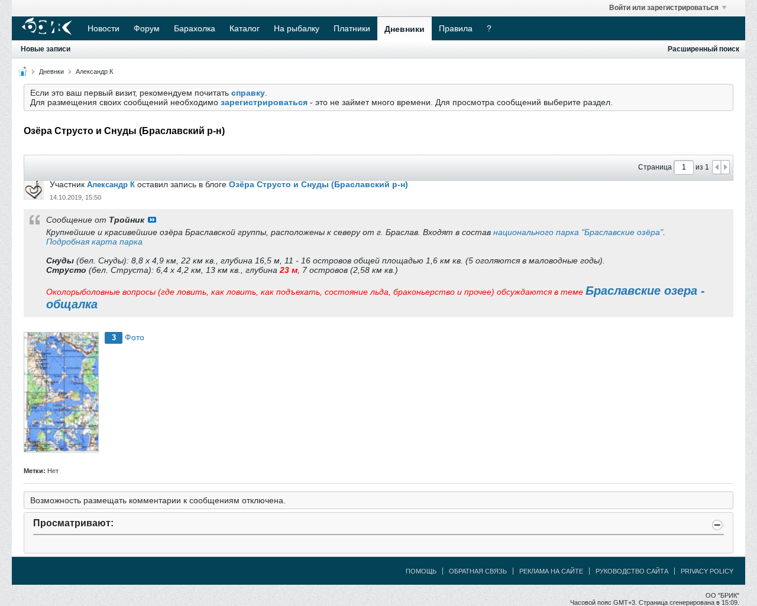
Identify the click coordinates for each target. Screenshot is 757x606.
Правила (456, 28)
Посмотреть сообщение (152, 220)
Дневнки (51, 71)
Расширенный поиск (703, 49)
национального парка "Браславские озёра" (578, 232)
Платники (352, 28)
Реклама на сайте (551, 571)
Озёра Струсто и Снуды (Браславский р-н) (318, 184)
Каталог (244, 28)
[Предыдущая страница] (717, 167)
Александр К (94, 71)
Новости (103, 28)
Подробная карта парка (94, 241)
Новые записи (45, 49)
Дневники (404, 29)
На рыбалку (296, 28)
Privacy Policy (707, 571)
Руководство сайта (632, 571)
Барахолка (194, 28)
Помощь (421, 571)
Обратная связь (478, 571)
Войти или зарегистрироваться (664, 8)
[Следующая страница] (725, 167)
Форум (147, 28)
